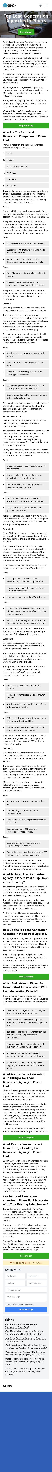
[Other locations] (40, 5)
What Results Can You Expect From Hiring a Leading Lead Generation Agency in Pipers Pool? (24, 1362)
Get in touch (26, 32)
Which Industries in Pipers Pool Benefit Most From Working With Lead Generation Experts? (26, 1346)
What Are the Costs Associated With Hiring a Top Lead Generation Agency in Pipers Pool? (25, 1353)
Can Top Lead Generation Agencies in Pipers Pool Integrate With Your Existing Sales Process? (25, 1371)
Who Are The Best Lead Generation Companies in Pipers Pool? (21, 1325)
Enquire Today (26, 125)
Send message (26, 1309)
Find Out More (26, 976)
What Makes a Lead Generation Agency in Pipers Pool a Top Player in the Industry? (24, 1332)
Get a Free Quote (26, 1137)
